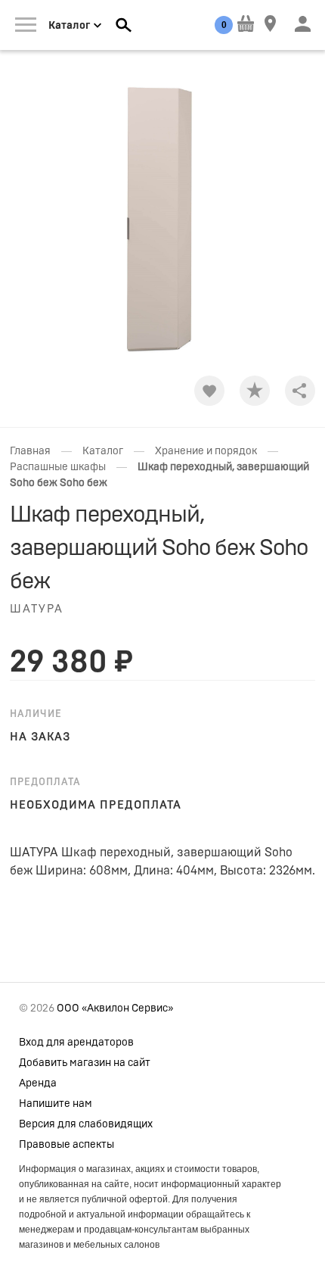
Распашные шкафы (58, 467)
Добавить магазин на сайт (84, 1063)
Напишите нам (55, 1104)
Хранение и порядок (206, 451)
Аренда (38, 1083)
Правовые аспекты (66, 1144)
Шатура (36, 609)
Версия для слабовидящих (86, 1124)
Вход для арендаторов (76, 1042)
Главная (30, 451)
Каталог (102, 451)
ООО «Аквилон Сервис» (115, 1008)
